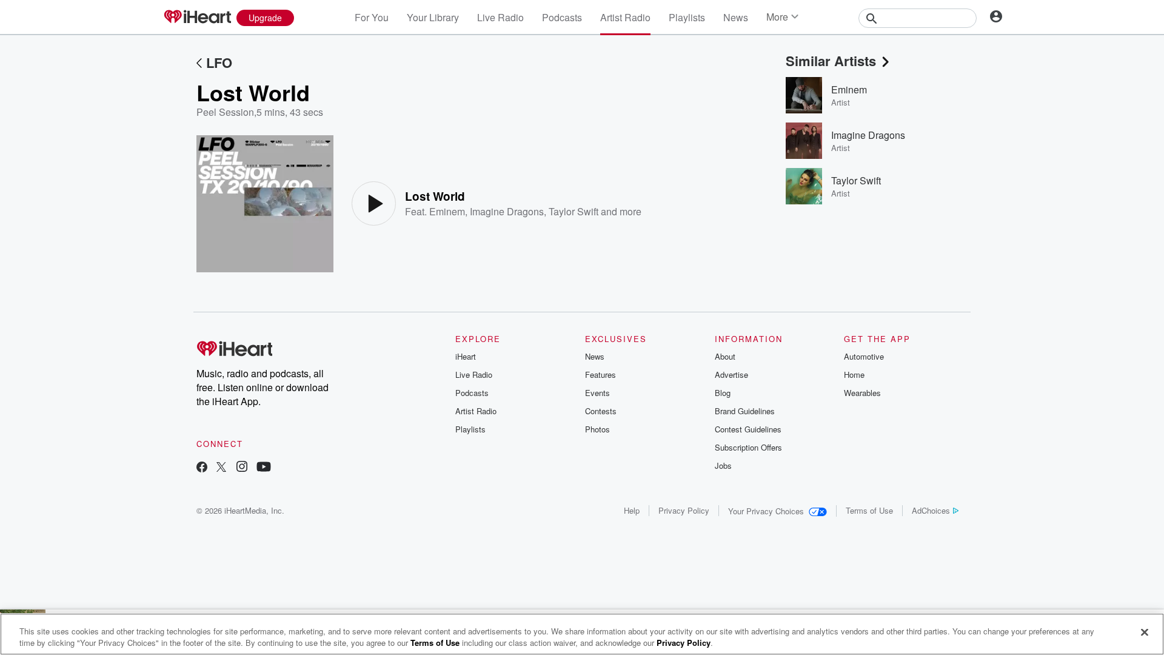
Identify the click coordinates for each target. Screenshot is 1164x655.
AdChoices (931, 510)
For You (372, 17)
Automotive (864, 356)
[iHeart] (197, 17)
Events (597, 392)
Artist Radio (625, 17)
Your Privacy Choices (766, 511)
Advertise (731, 374)
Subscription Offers (748, 447)
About (725, 356)
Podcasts (562, 17)
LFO (219, 62)
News (735, 17)
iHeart (465, 356)
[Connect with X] (221, 468)
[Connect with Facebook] (201, 468)
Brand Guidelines (745, 411)
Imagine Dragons (507, 211)
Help (632, 510)
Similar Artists (831, 60)
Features (600, 374)
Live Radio (500, 17)
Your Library (433, 17)
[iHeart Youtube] (263, 468)
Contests (601, 411)
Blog (723, 392)
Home (854, 374)
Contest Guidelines (748, 429)
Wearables (862, 392)
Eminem (447, 211)
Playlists (687, 17)
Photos (597, 429)
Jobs (723, 465)
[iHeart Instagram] (241, 468)
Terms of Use (869, 510)
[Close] (1144, 632)
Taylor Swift (573, 211)
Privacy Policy (683, 510)
